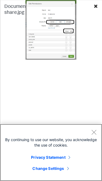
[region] (51, 152)
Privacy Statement (48, 157)
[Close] (94, 132)
